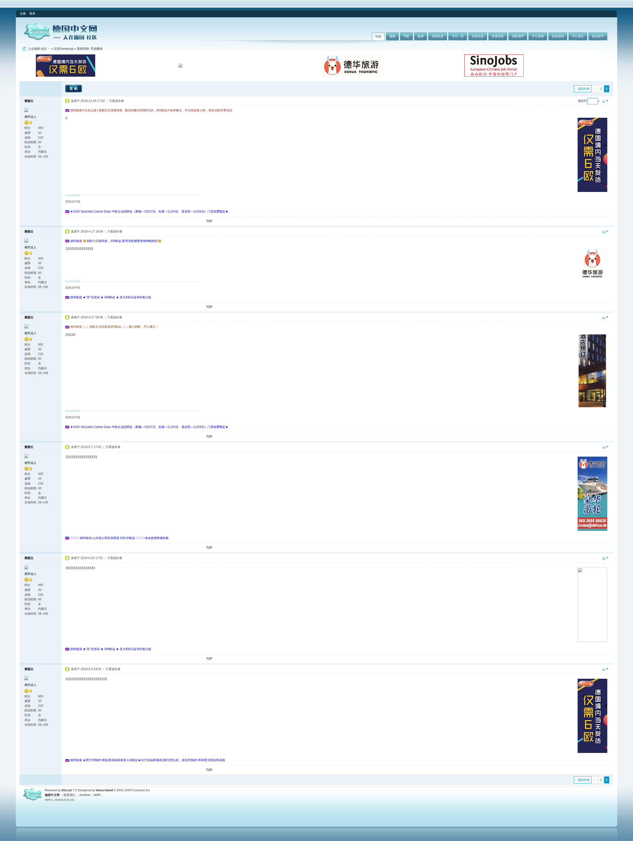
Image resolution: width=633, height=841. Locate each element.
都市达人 (30, 116)
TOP (209, 221)
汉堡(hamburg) (64, 48)
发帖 (74, 88)
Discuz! (67, 790)
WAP (97, 795)
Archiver (84, 795)
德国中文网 (52, 795)
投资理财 (498, 36)
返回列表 (584, 89)
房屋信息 (478, 36)
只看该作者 (116, 101)
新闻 (421, 36)
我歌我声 (518, 36)
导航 (406, 36)
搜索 (392, 36)
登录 (32, 13)
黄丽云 (28, 101)
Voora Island (104, 790)
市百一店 (458, 36)
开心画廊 (538, 36)
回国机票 (438, 36)
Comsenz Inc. (141, 790)
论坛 (378, 36)
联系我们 (69, 795)
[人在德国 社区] (60, 39)
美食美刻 (558, 36)
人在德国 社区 (37, 48)
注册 (23, 13)
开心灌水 (578, 36)
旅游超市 (598, 36)
